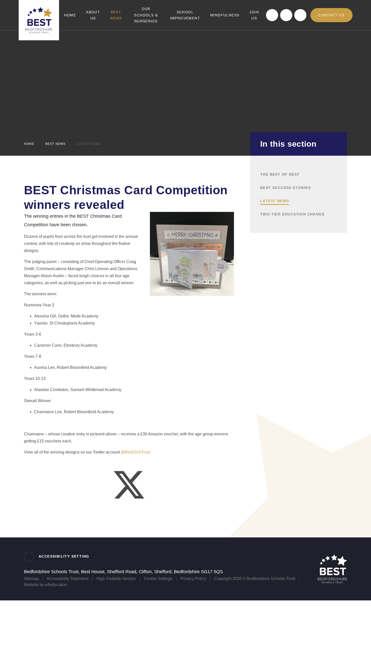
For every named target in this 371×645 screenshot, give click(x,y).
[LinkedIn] (286, 15)
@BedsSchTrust (135, 452)
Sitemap (31, 578)
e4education (56, 585)
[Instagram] (300, 15)
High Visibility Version (116, 578)
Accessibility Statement (67, 578)
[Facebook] (272, 15)
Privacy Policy (193, 578)
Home (29, 144)
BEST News (55, 144)
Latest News (89, 144)
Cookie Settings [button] (158, 578)
